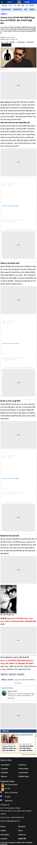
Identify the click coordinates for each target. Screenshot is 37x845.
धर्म (16, 663)
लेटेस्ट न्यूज (4, 5)
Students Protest (6, 9)
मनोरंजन (11, 663)
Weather (32, 9)
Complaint (4, 768)
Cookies (3, 830)
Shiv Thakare (20, 674)
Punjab (7, 797)
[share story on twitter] (12, 42)
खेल (27, 5)
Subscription (5, 765)
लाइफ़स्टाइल (21, 663)
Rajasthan (9, 801)
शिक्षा (30, 663)
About (20, 830)
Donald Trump (17, 9)
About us (4, 776)
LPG (25, 9)
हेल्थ (27, 663)
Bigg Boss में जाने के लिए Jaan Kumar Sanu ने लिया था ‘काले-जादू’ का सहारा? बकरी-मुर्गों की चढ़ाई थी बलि (18, 621)
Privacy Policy (23, 768)
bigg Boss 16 (4, 674)
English (27, 2)
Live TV (9, 2)
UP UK (7, 788)
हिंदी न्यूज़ (4, 680)
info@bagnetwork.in (12, 821)
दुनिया (23, 5)
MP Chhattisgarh (11, 784)
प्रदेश (19, 5)
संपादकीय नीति (22, 838)
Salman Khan (12, 674)
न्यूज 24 (3, 661)
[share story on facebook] (6, 42)
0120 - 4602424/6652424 (15, 817)
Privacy (3, 826)
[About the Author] (4, 693)
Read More (11, 698)
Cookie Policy (23, 772)
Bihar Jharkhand (11, 793)
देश (15, 5)
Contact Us (22, 765)
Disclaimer (4, 772)
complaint (3, 838)
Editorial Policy (24, 776)
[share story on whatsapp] (21, 42)
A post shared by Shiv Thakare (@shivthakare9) (18, 229)
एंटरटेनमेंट (31, 5)
